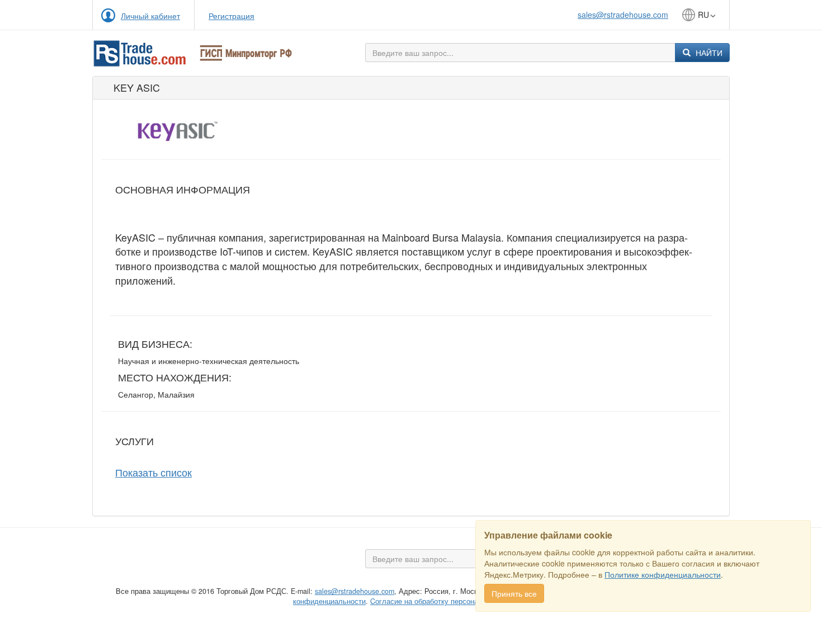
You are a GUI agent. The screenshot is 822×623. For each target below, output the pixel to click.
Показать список (153, 472)
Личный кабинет (150, 15)
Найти (707, 52)
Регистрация (231, 15)
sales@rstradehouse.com (623, 14)
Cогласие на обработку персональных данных (448, 601)
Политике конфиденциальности (662, 574)
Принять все (514, 593)
